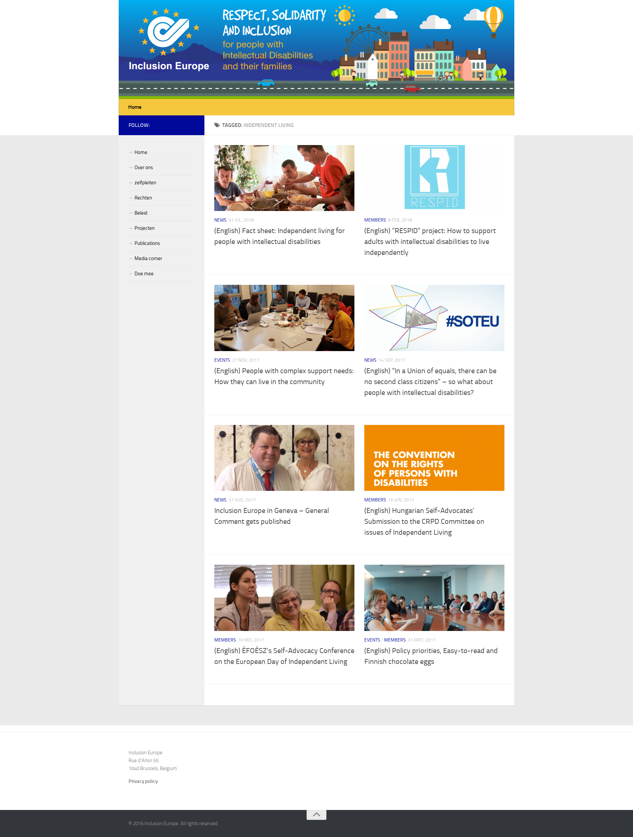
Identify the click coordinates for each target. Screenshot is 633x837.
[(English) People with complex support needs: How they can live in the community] (284, 318)
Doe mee (144, 274)
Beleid (141, 213)
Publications (147, 243)
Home (134, 107)
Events (222, 360)
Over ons (144, 167)
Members (375, 220)
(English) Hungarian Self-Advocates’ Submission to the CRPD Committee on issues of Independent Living (424, 521)
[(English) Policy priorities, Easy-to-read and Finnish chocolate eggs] (434, 598)
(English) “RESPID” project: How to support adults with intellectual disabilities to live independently (430, 241)
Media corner (148, 258)
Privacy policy (143, 781)
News (220, 220)
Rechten (143, 198)
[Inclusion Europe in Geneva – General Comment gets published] (284, 458)
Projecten (145, 228)
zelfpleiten (145, 183)
